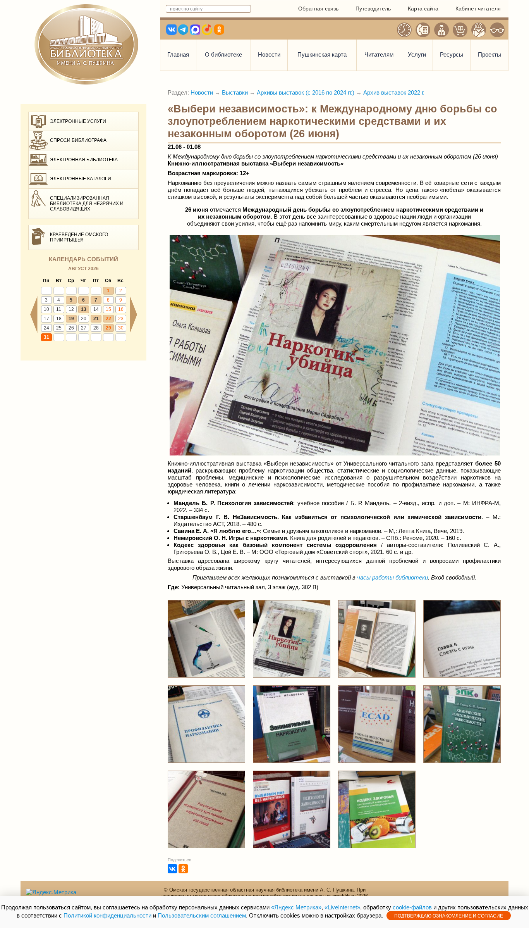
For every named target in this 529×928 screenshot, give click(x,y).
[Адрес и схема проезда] (478, 29)
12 (71, 309)
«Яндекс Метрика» (296, 907)
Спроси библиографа (78, 140)
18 (59, 318)
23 (121, 318)
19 (71, 318)
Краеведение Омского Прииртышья (79, 237)
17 (46, 318)
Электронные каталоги (80, 178)
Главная (178, 54)
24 (46, 328)
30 (121, 328)
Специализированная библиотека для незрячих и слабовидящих (87, 203)
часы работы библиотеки (392, 577)
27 (83, 328)
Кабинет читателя (478, 8)
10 (46, 309)
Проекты (489, 54)
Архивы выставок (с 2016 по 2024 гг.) (305, 92)
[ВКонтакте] (172, 868)
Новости (269, 54)
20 (83, 318)
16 (121, 309)
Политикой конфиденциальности (107, 915)
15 (108, 309)
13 (83, 309)
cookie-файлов (412, 907)
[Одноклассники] (183, 868)
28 (96, 328)
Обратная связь (318, 8)
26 (71, 328)
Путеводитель (373, 8)
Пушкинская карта (322, 54)
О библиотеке (223, 54)
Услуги (417, 54)
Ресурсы (451, 54)
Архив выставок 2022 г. (393, 92)
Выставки (235, 92)
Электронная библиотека (84, 159)
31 (46, 337)
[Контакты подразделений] (423, 29)
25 (59, 328)
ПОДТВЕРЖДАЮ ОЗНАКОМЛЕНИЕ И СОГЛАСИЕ (448, 916)
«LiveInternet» (342, 907)
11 (58, 309)
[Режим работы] (404, 29)
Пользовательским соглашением (202, 915)
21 (96, 318)
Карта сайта (423, 8)
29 (108, 328)
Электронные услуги (78, 121)
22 (108, 318)
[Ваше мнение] (441, 29)
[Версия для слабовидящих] (497, 29)
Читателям (378, 54)
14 (96, 309)
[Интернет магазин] (460, 29)
